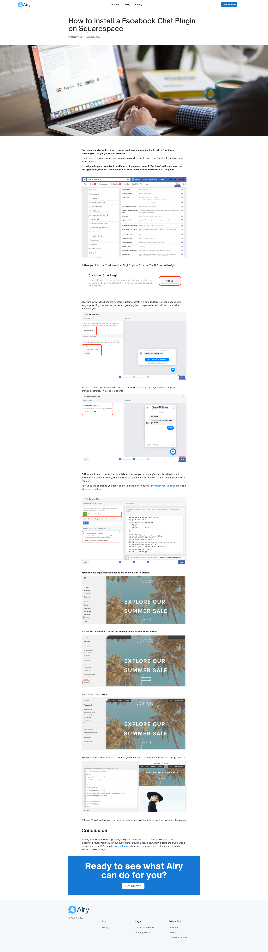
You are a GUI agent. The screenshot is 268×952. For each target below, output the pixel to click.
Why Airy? (115, 4)
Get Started (229, 4)
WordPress (159, 485)
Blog (127, 4)
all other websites (91, 489)
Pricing (138, 4)
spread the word (123, 846)
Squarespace (174, 485)
